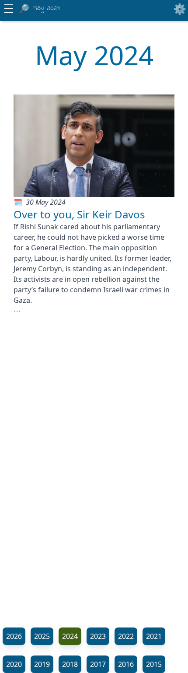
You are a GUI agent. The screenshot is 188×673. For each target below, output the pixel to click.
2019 (42, 664)
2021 (154, 636)
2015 (154, 664)
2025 (42, 636)
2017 (98, 664)
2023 (98, 636)
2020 (14, 664)
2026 (14, 636)
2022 (126, 636)
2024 (70, 636)
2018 (70, 664)
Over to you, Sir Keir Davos (79, 214)
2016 (126, 664)
